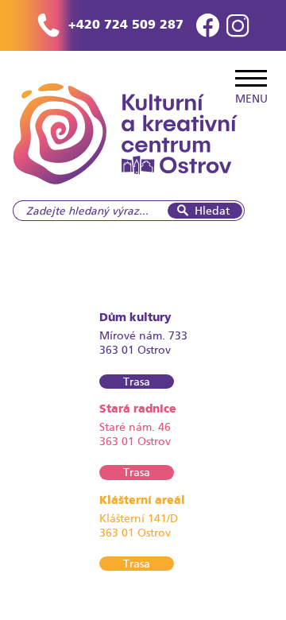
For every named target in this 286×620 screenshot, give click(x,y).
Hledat (212, 210)
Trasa (136, 381)
